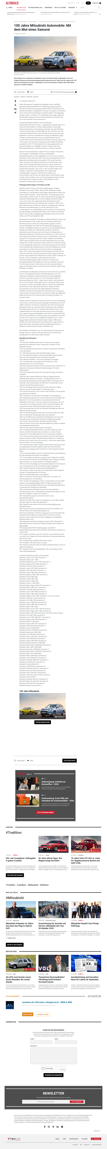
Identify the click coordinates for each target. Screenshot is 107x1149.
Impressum (75, 1144)
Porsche (60, 311)
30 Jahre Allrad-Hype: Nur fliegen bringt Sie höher (50, 859)
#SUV (14, 974)
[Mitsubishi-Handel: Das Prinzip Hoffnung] (86, 909)
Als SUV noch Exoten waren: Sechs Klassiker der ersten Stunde (18, 979)
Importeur (43, 457)
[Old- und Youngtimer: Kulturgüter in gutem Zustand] (21, 844)
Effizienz (55, 247)
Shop (77, 3)
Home (16, 21)
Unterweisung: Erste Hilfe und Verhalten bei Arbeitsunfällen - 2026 (58, 799)
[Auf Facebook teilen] (15, 101)
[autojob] (94, 996)
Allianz (21, 266)
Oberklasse (35, 481)
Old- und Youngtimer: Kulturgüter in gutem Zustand (21, 859)
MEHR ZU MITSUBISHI (14, 945)
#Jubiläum (21, 885)
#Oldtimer (44, 885)
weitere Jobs (27, 1014)
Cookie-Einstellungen (96, 1144)
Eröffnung (26, 528)
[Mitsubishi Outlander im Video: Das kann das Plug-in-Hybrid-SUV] (21, 909)
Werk (48, 491)
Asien (33, 173)
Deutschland (51, 144)
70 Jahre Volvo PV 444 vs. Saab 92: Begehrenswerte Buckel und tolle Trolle (85, 860)
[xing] (53, 1126)
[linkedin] (58, 1126)
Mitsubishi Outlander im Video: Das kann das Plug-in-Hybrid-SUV (20, 925)
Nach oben (96, 1130)
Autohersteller (32, 21)
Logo (64, 219)
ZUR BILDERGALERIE (43, 722)
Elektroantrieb (23, 525)
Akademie (71, 7)
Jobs (82, 3)
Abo (88, 3)
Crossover (38, 108)
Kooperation (56, 226)
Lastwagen (58, 197)
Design (54, 253)
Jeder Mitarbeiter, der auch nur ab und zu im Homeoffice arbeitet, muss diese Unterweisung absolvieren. (56, 788)
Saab (25, 313)
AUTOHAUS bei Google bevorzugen (63, 92)
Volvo (21, 313)
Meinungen (48, 7)
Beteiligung (55, 504)
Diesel (61, 135)
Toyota (21, 238)
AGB (81, 1144)
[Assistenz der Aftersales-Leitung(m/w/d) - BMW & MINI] (10, 1005)
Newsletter (71, 3)
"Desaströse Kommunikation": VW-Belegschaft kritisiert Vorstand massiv (51, 979)
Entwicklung (56, 194)
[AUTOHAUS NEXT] (24, 773)
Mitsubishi (45, 104)
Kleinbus (32, 449)
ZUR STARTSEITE (69, 760)
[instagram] (49, 1126)
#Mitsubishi (33, 885)
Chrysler (41, 142)
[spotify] (62, 1126)
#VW (47, 974)
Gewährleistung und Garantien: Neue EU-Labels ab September (85, 978)
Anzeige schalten (43, 1014)
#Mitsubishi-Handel (51, 920)
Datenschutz (87, 1144)
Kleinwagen (50, 106)
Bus (54, 372)
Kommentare (21, 92)
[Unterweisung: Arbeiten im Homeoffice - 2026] (28, 783)
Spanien (57, 395)
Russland (44, 528)
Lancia (32, 313)
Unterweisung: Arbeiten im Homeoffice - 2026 (54, 783)
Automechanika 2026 (35, 7)
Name (56, 1039)
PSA (57, 284)
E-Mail (32, 1039)
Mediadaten (73, 1139)
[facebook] (44, 1126)
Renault (21, 320)
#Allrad (47, 855)
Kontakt (85, 1139)
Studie (41, 521)
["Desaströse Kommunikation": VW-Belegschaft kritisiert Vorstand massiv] (53, 963)
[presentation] (100, 14)
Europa (59, 291)
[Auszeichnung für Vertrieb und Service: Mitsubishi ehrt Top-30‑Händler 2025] (53, 909)
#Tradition (13, 833)
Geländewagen (39, 214)
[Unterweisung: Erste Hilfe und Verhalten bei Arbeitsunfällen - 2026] (28, 800)
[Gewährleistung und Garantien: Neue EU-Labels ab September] (86, 963)
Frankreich (44, 513)
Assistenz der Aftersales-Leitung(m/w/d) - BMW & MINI (47, 1002)
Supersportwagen (34, 483)
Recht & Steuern (60, 7)
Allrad (47, 135)
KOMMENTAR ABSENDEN (53, 1075)
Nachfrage (40, 129)
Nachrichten (21, 7)
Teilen (31, 92)
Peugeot (34, 260)
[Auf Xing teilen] (15, 112)
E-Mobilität (56, 276)
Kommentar (33, 1046)
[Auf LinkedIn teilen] (15, 108)
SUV (43, 228)
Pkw (48, 129)
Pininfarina (52, 245)
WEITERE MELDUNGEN (15, 875)
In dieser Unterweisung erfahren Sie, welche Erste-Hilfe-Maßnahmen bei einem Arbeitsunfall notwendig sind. (56, 804)
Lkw (20, 393)
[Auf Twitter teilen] (15, 105)
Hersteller (52, 223)
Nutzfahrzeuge (48, 188)
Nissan (32, 238)
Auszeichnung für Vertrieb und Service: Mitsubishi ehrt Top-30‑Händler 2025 (52, 925)
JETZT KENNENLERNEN (45, 812)
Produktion (49, 177)
